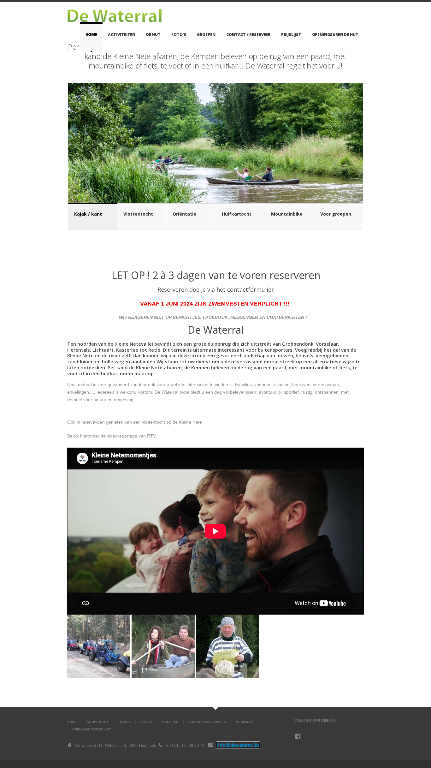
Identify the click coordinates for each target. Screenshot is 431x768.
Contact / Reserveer (248, 34)
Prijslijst (291, 34)
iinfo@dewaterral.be (238, 744)
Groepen (206, 34)
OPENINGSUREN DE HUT (335, 34)
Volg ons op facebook (315, 720)
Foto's (178, 34)
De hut (153, 34)
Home (91, 34)
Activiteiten (121, 34)
